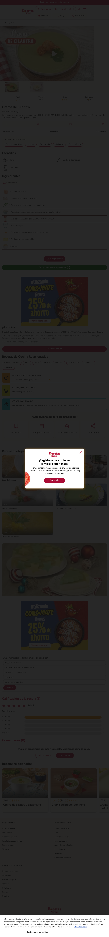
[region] (54, 926)
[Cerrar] (105, 919)
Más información (80, 927)
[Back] (80, 452)
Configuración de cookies (37, 932)
